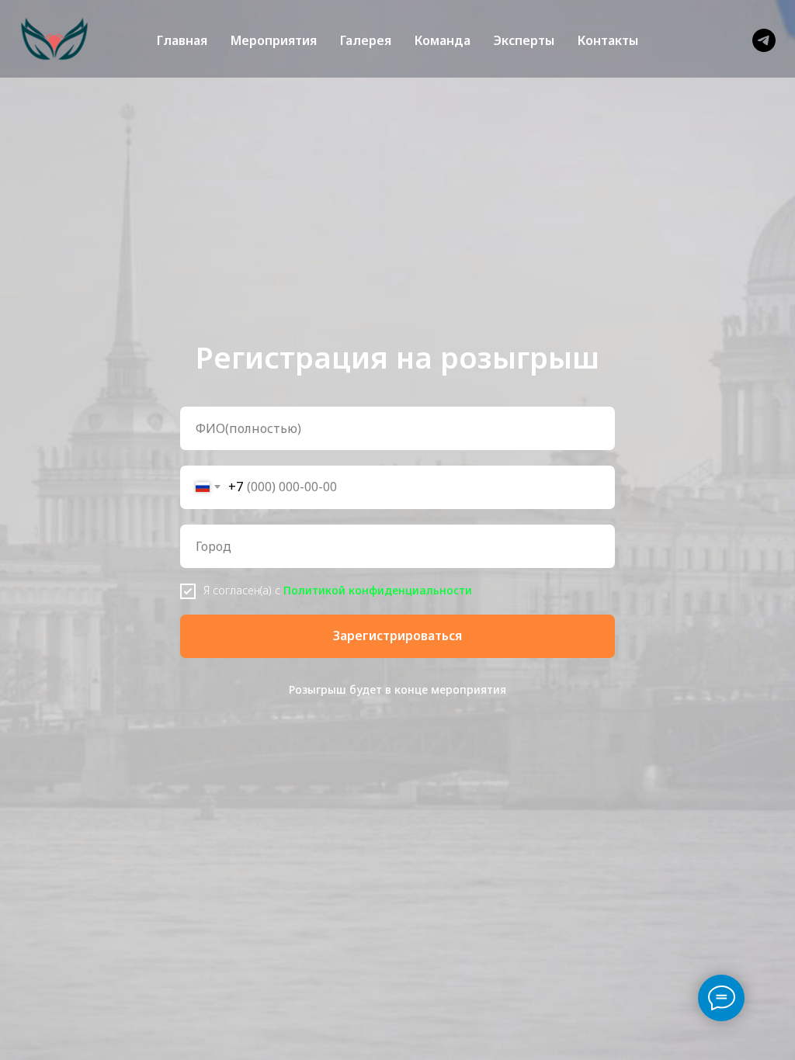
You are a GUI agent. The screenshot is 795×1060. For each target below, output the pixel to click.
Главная (182, 40)
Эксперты (524, 40)
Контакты (608, 40)
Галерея (365, 40)
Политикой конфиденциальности (377, 590)
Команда (442, 40)
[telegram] (764, 40)
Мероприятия (274, 40)
